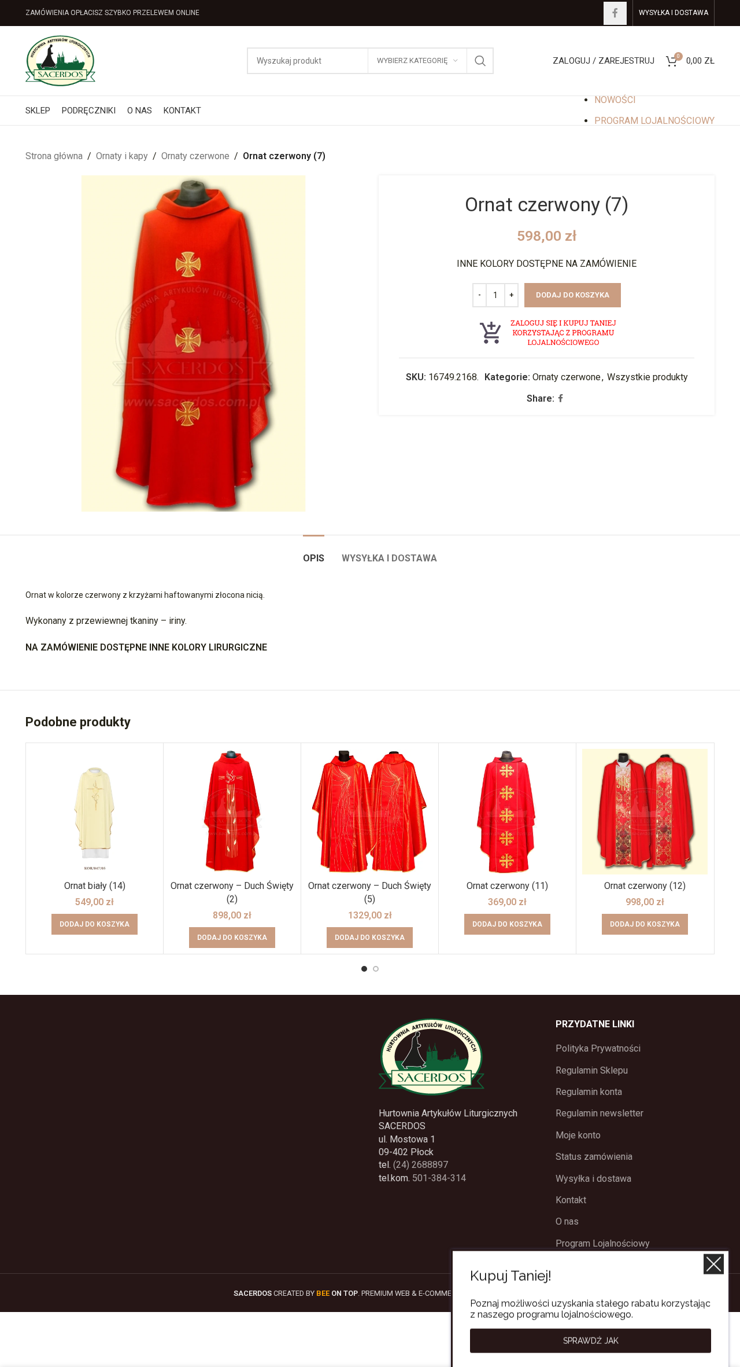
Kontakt (571, 1200)
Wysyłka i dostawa (593, 1178)
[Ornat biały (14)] (94, 811)
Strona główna (54, 155)
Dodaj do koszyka (572, 295)
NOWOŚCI (615, 99)
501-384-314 (439, 1178)
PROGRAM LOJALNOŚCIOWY (654, 120)
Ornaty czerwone (195, 155)
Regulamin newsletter (599, 1113)
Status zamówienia (594, 1156)
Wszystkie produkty (647, 377)
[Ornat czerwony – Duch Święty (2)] (232, 811)
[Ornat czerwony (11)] (507, 811)
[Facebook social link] (615, 13)
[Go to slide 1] (364, 969)
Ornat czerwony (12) (645, 885)
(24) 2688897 (420, 1164)
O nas (567, 1221)
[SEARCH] (480, 60)
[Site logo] (60, 59)
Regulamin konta (589, 1091)
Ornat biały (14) (94, 885)
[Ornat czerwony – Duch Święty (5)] (369, 811)
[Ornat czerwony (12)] (645, 811)
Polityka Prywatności (598, 1048)
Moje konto (578, 1135)
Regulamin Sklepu (592, 1070)
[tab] (313, 552)
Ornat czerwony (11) (507, 885)
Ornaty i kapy (122, 155)
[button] (94, 924)
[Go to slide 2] (376, 969)
